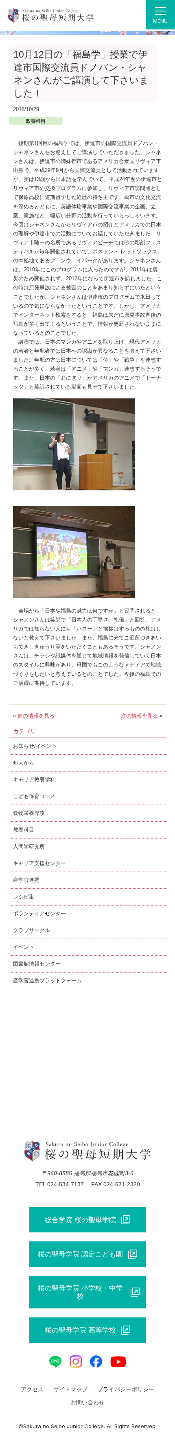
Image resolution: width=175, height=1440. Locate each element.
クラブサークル (31, 930)
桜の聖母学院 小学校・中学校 (80, 1292)
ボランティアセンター (39, 913)
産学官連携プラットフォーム (47, 980)
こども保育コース (34, 796)
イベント (23, 947)
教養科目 (23, 830)
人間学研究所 (29, 846)
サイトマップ (70, 1389)
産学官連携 (26, 880)
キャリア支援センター (39, 863)
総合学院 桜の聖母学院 (80, 1219)
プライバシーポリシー (125, 1389)
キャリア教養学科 (34, 779)
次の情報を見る (139, 716)
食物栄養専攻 (29, 813)
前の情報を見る (36, 716)
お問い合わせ (87, 1402)
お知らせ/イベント (35, 746)
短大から (23, 763)
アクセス (32, 1389)
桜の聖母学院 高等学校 (80, 1330)
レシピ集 (23, 897)
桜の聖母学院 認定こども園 (80, 1254)
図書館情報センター (37, 964)
